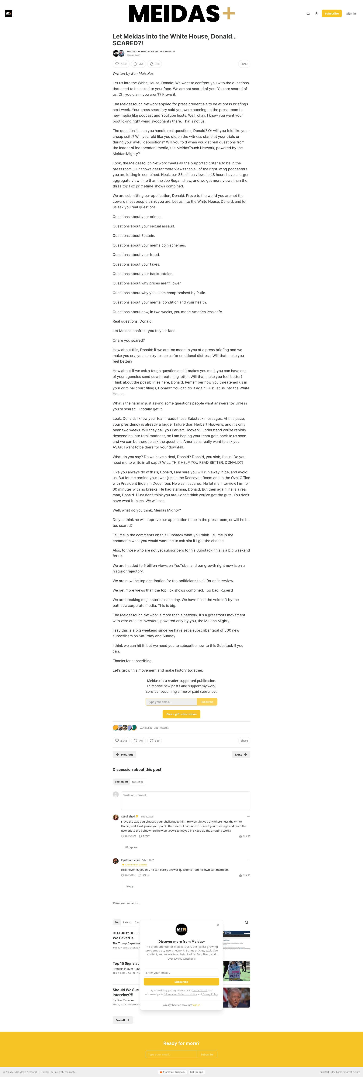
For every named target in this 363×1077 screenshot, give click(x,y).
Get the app (196, 1072)
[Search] (308, 13)
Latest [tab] (127, 922)
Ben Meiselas (167, 51)
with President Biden (130, 483)
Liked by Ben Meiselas (136, 864)
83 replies (131, 847)
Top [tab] (117, 922)
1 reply (129, 886)
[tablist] (129, 781)
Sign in (351, 13)
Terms (54, 1072)
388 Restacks (161, 727)
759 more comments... (126, 903)
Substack (324, 1072)
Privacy (45, 1072)
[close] (218, 925)
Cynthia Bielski (130, 860)
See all (120, 1020)
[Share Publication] (316, 13)
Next (238, 754)
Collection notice (68, 1072)
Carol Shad (128, 816)
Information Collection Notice (180, 994)
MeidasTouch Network (140, 51)
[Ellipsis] (248, 816)
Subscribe (332, 13)
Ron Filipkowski (137, 973)
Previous (127, 754)
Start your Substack (174, 1072)
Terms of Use (199, 990)
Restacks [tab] (137, 781)
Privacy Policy (210, 994)
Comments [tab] (121, 781)
